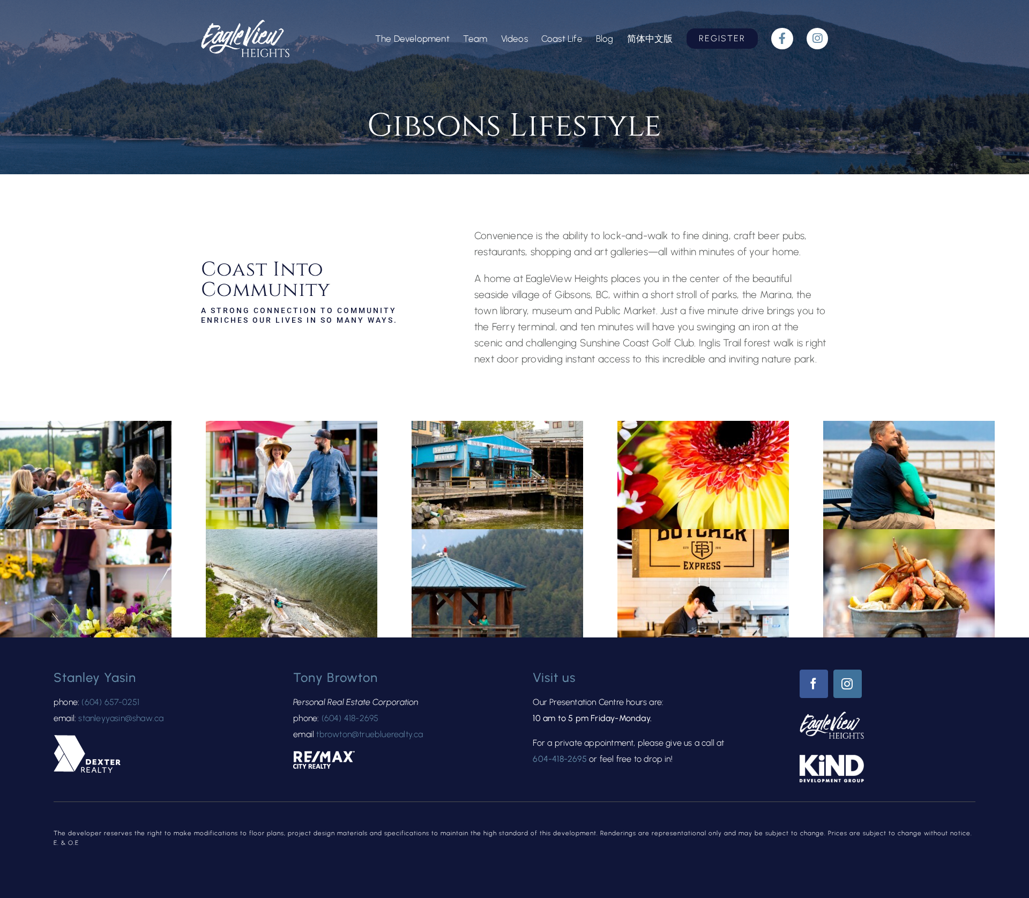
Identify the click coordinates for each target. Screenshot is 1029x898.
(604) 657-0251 (110, 702)
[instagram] (847, 684)
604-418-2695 (559, 759)
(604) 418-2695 (350, 718)
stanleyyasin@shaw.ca (120, 718)
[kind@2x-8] (832, 760)
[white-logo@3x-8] (245, 25)
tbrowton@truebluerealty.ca (369, 734)
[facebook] (814, 684)
